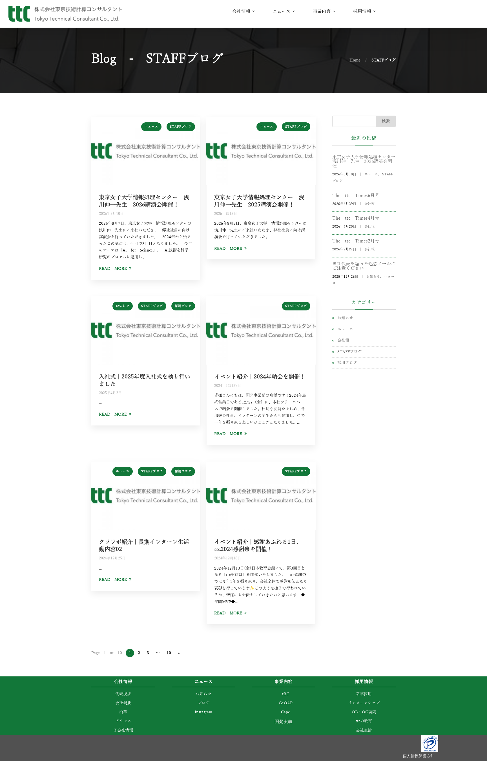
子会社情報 (123, 730)
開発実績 (284, 721)
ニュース (151, 126)
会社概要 (123, 703)
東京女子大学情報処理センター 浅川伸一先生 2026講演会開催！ (363, 162)
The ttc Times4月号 (355, 218)
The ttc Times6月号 (355, 195)
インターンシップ (364, 703)
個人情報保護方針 (418, 756)
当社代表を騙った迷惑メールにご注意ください (363, 266)
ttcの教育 (364, 721)
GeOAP (284, 703)
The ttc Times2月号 (355, 241)
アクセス (123, 721)
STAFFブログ (181, 126)
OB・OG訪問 (364, 712)
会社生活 (364, 730)
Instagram (203, 712)
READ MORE (113, 268)
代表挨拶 (123, 694)
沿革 (123, 712)
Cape (283, 712)
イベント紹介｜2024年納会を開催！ (260, 377)
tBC (283, 694)
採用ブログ (183, 306)
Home (354, 60)
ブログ (203, 703)
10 (169, 653)
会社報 (369, 204)
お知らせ (122, 306)
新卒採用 (364, 694)
